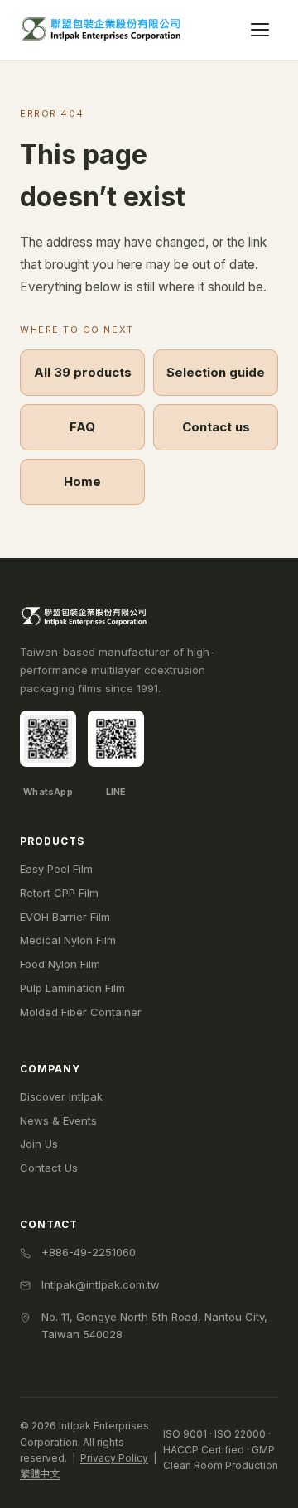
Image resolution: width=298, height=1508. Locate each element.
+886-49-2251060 (88, 1252)
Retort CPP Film (59, 892)
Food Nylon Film (60, 964)
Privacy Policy (114, 1458)
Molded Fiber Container (81, 1012)
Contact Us (49, 1167)
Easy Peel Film (56, 868)
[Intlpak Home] (103, 30)
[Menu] (260, 30)
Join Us (39, 1143)
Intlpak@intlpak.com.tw (100, 1284)
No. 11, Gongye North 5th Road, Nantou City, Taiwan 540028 (154, 1325)
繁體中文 (40, 1473)
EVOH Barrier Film (65, 916)
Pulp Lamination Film (72, 988)
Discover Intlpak (61, 1096)
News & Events (58, 1120)
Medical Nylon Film (68, 940)
